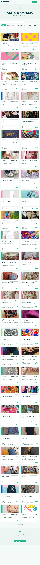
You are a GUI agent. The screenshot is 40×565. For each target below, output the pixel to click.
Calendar (19, 1)
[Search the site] (27, 2)
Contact (22, 2)
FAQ (17, 2)
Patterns (12, 2)
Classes (12, 1)
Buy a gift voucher (20, 541)
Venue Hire (15, 1)
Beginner (8, 25)
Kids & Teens (4, 27)
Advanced (20, 25)
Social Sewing (10, 27)
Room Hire (16, 27)
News (19, 2)
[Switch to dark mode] (28, 2)
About (15, 2)
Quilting (25, 25)
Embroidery (30, 25)
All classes (3, 25)
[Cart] (38, 2)
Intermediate (14, 25)
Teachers (22, 1)
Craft (35, 25)
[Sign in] (31, 2)
